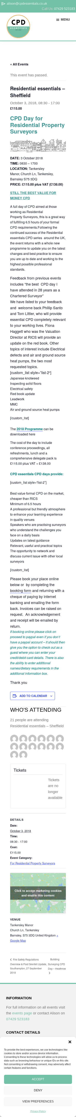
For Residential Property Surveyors (32, 863)
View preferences (38, 1101)
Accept (38, 1079)
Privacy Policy (38, 1111)
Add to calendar (33, 696)
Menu (65, 19)
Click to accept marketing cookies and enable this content (38, 893)
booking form (20, 590)
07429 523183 (64, 9)
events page (22, 1013)
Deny (38, 1090)
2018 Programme (30, 429)
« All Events (19, 64)
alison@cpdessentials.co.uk (24, 3)
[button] (70, 1042)
